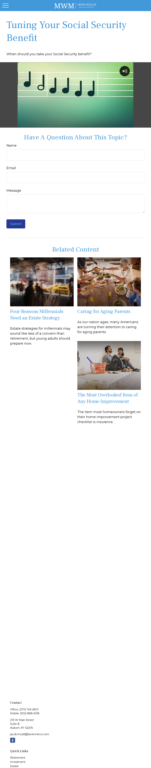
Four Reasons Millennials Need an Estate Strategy (37, 314)
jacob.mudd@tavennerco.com (29, 734)
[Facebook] (12, 740)
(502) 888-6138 (29, 713)
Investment (17, 762)
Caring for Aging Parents (103, 311)
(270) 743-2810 (28, 709)
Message (13, 191)
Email (11, 168)
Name (11, 145)
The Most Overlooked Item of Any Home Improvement (107, 398)
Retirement (17, 757)
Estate (14, 766)
